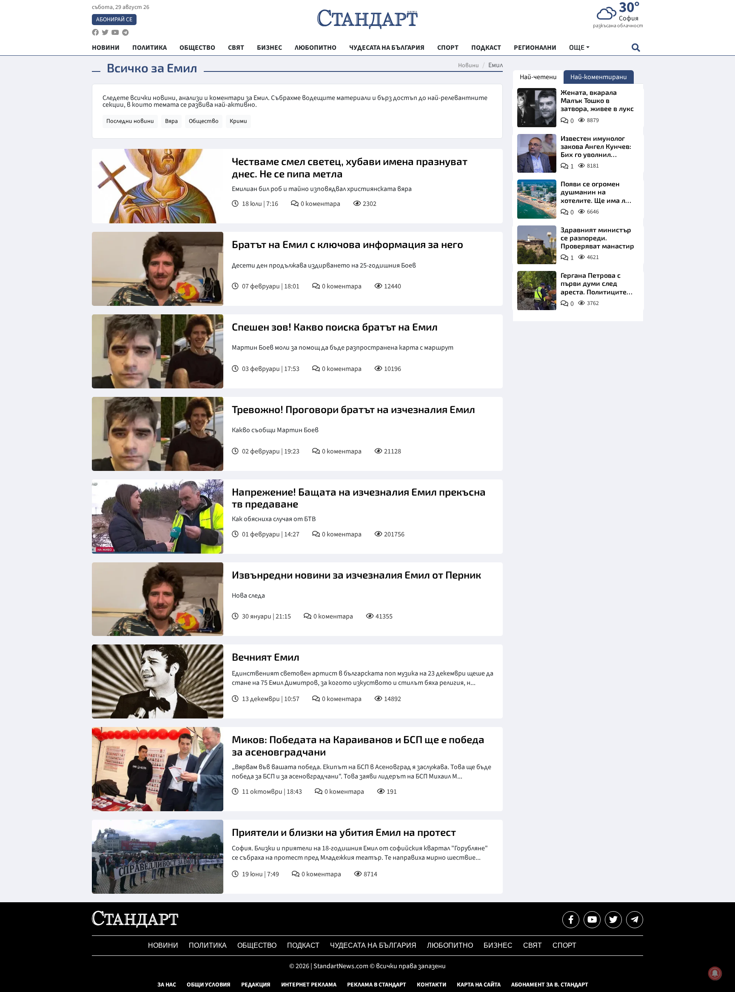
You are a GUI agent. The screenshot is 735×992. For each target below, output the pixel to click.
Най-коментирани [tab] (598, 77)
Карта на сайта (479, 985)
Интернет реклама (308, 985)
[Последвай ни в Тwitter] (613, 919)
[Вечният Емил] (157, 681)
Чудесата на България (373, 945)
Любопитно (450, 945)
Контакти (431, 985)
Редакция (256, 985)
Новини (468, 65)
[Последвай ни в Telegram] (634, 919)
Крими (238, 121)
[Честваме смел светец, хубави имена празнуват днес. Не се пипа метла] (157, 186)
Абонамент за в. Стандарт (549, 985)
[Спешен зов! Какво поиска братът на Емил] (157, 351)
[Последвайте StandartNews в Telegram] (125, 32)
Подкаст (303, 945)
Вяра (171, 121)
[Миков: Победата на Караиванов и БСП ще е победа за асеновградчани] (157, 769)
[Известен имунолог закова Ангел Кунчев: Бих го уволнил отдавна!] (536, 153)
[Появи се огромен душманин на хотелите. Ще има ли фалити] (536, 199)
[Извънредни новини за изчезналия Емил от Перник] (157, 599)
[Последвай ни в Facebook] (570, 919)
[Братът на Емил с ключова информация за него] (157, 269)
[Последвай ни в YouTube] (592, 919)
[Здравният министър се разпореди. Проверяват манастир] (536, 245)
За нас (166, 985)
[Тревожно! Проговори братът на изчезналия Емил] (157, 434)
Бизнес (498, 945)
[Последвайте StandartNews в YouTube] (115, 32)
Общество (204, 121)
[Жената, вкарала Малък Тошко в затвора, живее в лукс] (536, 107)
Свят (532, 945)
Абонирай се (114, 19)
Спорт (564, 945)
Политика (208, 945)
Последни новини (130, 121)
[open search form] (635, 47)
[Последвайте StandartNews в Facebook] (95, 32)
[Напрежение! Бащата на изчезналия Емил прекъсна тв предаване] (157, 516)
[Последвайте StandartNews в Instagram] (105, 32)
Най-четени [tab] (538, 77)
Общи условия (209, 985)
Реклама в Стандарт (376, 985)
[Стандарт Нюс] (135, 925)
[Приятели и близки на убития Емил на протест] (157, 857)
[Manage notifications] (715, 973)
